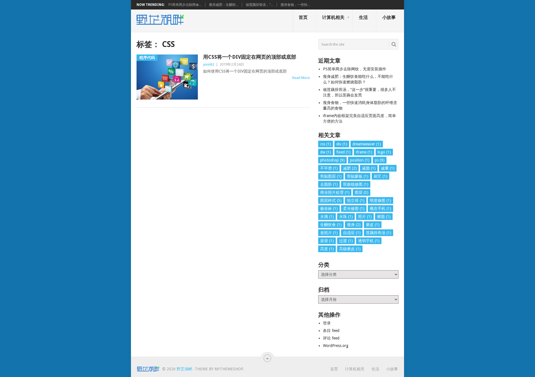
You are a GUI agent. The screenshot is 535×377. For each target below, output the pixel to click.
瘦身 (354, 224)
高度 (327, 249)
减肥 (350, 168)
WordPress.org (335, 345)
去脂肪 (329, 184)
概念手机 (380, 208)
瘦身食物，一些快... (295, 5)
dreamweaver (366, 144)
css (325, 144)
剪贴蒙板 (357, 176)
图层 (361, 192)
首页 (303, 17)
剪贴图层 (331, 176)
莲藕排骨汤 (378, 232)
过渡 (346, 241)
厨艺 (380, 176)
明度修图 (380, 200)
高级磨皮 (350, 249)
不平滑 (329, 168)
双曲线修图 (355, 184)
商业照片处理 (334, 192)
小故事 (389, 17)
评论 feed (331, 338)
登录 (327, 323)
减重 (388, 168)
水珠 (346, 216)
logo (384, 152)
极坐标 (329, 208)
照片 (365, 216)
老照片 (329, 232)
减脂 (369, 168)
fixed (343, 152)
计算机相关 (333, 17)
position (359, 160)
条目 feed (331, 330)
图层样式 (331, 200)
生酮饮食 (331, 224)
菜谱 (327, 241)
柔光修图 (353, 208)
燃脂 (384, 216)
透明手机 (369, 241)
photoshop (332, 160)
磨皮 (373, 224)
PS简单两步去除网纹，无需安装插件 (354, 69)
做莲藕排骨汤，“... (259, 5)
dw (325, 152)
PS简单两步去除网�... (184, 5)
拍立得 (355, 200)
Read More (301, 78)
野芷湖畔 (184, 369)
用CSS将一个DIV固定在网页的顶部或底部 (249, 57)
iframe (364, 152)
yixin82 (208, 64)
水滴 (327, 216)
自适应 (352, 232)
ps (380, 160)
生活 (363, 17)
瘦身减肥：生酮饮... (223, 5)
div (341, 144)
